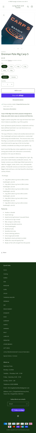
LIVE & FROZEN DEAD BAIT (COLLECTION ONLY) (16, 352)
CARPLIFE (6, 336)
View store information (9, 109)
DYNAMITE (6, 313)
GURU (5, 289)
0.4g (18, 66)
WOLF (5, 332)
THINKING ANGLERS (9, 297)
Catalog (5, 274)
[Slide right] (22, 48)
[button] (3, 7)
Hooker (14, 77)
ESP (4, 305)
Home (5, 270)
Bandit (5, 77)
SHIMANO (6, 328)
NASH (5, 317)
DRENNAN (6, 301)
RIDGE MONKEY (7, 309)
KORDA (5, 278)
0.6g (4, 70)
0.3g (11, 66)
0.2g (4, 66)
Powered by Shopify (24, 429)
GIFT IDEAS (6, 348)
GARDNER (6, 321)
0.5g (25, 66)
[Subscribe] (27, 404)
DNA (4, 281)
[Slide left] (14, 48)
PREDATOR (6, 340)
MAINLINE (6, 285)
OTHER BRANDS (7, 344)
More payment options (18, 99)
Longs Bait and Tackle (15, 429)
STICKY (5, 293)
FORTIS (5, 324)
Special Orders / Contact (10, 356)
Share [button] (4, 252)
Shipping (10, 60)
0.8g (11, 70)
